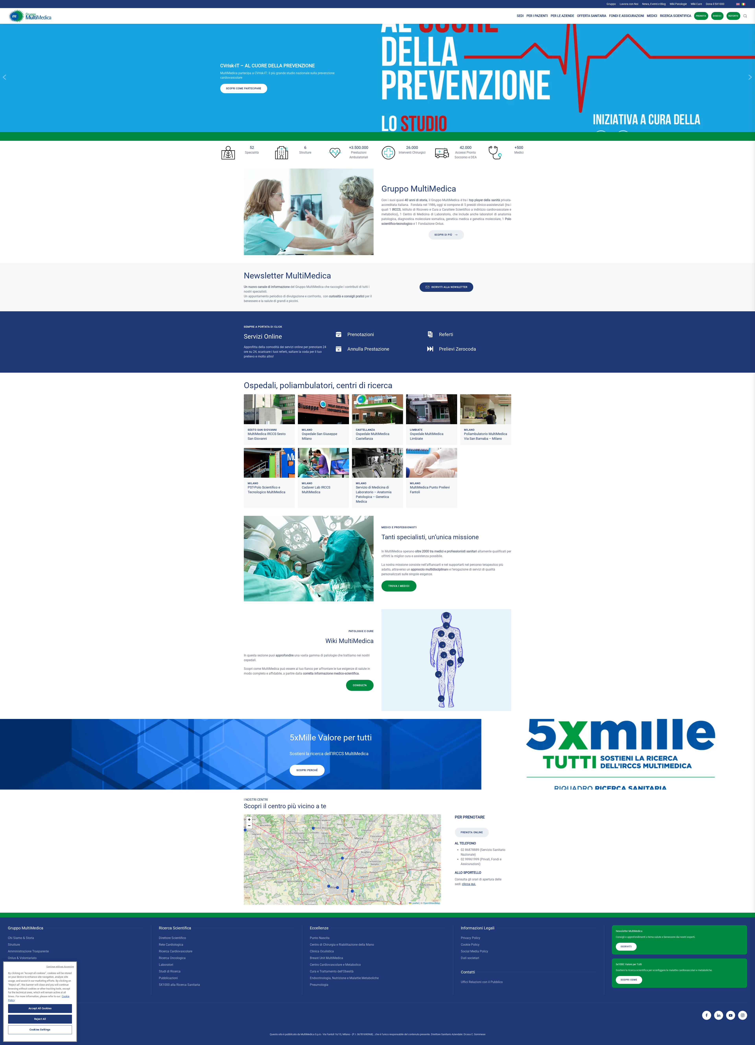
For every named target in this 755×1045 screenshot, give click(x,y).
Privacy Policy (470, 938)
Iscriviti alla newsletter (449, 287)
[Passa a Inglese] (738, 4)
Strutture (14, 944)
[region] (40, 1001)
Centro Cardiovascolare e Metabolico (335, 965)
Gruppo (611, 4)
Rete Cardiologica (171, 944)
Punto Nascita (320, 938)
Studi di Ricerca (169, 971)
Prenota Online (472, 832)
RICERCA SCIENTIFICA (675, 16)
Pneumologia (319, 985)
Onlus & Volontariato (22, 958)
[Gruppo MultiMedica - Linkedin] (718, 1015)
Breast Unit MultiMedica (326, 958)
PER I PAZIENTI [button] (537, 16)
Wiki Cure (696, 4)
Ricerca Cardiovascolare (175, 951)
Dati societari (470, 958)
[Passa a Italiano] (743, 4)
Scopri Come (629, 980)
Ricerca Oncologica (172, 958)
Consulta (360, 685)
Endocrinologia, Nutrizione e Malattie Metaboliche (344, 978)
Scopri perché (307, 770)
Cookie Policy (470, 944)
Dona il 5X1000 (715, 4)
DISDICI (717, 16)
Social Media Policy (474, 951)
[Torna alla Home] (30, 16)
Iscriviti (42, 93)
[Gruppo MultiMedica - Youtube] (730, 1015)
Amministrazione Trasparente (28, 951)
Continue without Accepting (60, 966)
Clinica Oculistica (322, 951)
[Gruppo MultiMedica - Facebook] (706, 1015)
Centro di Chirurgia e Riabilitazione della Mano (342, 944)
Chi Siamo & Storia (21, 938)
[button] (745, 16)
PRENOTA (701, 16)
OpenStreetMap (431, 903)
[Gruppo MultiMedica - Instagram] (742, 1015)
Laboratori (166, 965)
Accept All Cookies (40, 1008)
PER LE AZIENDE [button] (562, 16)
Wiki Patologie (678, 4)
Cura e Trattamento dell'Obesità (332, 971)
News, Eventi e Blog (654, 4)
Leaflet (415, 903)
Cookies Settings (40, 1029)
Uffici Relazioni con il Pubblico (482, 982)
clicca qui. (469, 884)
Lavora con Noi (629, 4)
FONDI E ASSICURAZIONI (626, 16)
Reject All (40, 1018)
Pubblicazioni (168, 978)
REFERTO (733, 16)
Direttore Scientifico (172, 938)
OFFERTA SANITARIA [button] (591, 16)
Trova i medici (399, 585)
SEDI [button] (520, 16)
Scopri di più (443, 234)
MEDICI (652, 16)
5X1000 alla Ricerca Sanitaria (179, 985)
